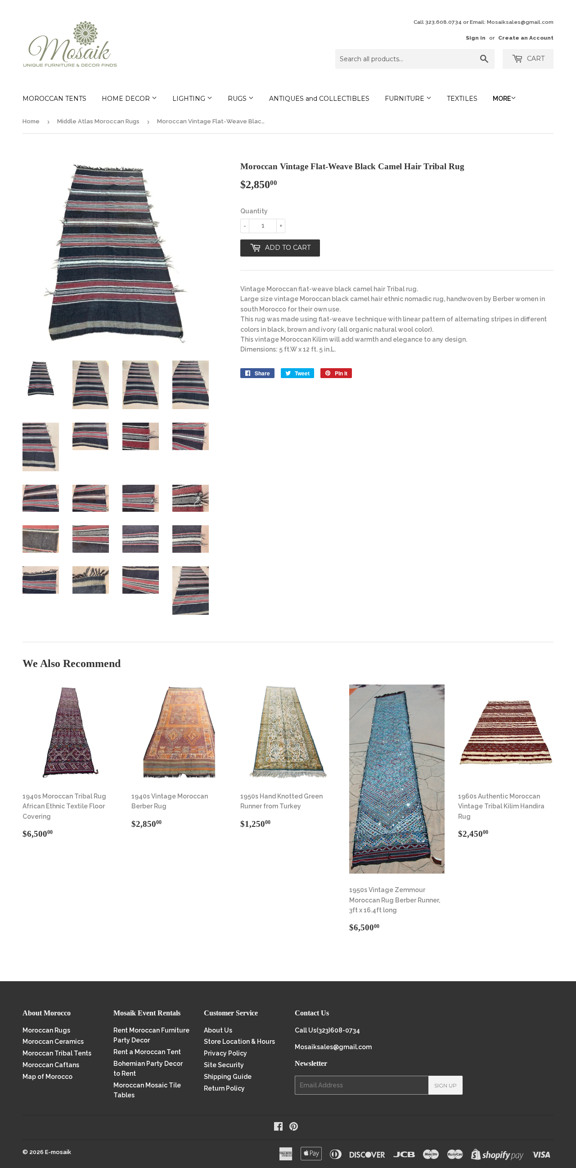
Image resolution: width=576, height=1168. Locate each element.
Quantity (254, 211)
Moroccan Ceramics (53, 1041)
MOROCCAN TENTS (54, 99)
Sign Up (445, 1085)
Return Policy (224, 1088)
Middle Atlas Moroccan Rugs (98, 121)
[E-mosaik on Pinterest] (293, 1127)
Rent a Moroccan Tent (147, 1051)
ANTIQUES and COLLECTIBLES (319, 99)
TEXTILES (462, 99)
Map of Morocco (47, 1076)
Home (31, 121)
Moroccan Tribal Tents (56, 1053)
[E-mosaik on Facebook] (278, 1127)
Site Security (224, 1065)
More (502, 98)
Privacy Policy (225, 1053)
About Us (218, 1030)
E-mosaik (58, 1152)
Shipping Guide (228, 1076)
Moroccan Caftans (50, 1065)
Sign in (476, 38)
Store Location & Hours (239, 1041)
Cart (534, 58)
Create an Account (526, 38)
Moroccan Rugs (46, 1030)
